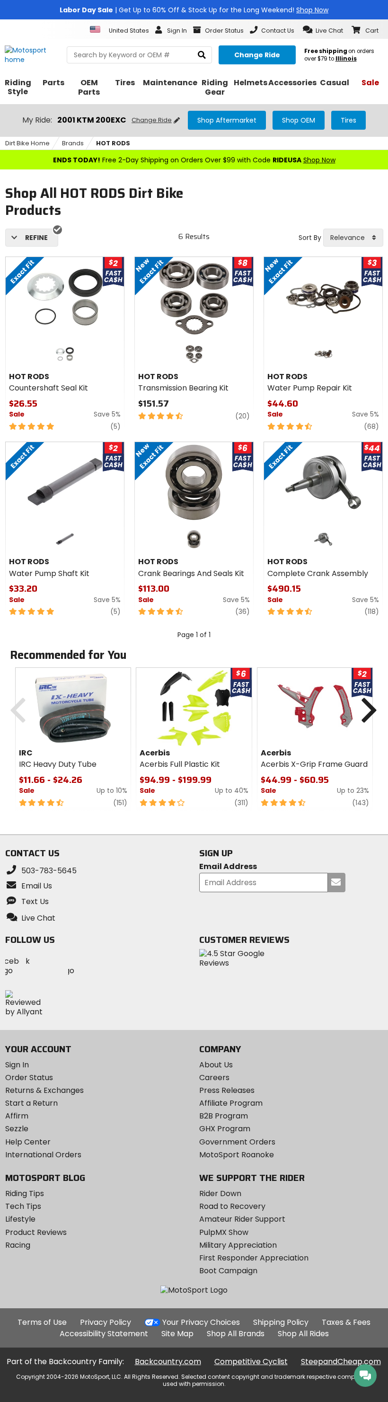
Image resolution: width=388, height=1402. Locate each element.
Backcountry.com (168, 1361)
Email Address (228, 867)
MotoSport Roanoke (236, 1154)
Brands (73, 143)
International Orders (43, 1154)
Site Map (177, 1333)
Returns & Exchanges (44, 1090)
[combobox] (353, 238)
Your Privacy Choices (201, 1322)
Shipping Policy (281, 1322)
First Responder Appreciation (254, 1257)
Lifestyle (20, 1219)
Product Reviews (36, 1232)
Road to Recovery (232, 1206)
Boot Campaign (228, 1270)
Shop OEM (298, 120)
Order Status (29, 1077)
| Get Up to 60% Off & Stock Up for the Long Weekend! (194, 10)
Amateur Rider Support (242, 1219)
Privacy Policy (105, 1322)
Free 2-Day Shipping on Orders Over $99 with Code (194, 160)
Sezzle (16, 1128)
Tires (348, 120)
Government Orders (237, 1141)
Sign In (17, 1064)
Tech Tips (23, 1206)
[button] (323, 29)
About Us (216, 1064)
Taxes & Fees (346, 1322)
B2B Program (223, 1115)
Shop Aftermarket (226, 120)
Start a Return (31, 1103)
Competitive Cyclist (251, 1361)
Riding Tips (24, 1193)
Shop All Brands (236, 1333)
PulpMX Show (223, 1232)
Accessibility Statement (104, 1333)
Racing (17, 1245)
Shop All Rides (303, 1333)
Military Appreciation (238, 1245)
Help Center (28, 1141)
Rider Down (220, 1193)
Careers (214, 1077)
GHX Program (224, 1128)
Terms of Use (42, 1322)
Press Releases (227, 1090)
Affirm (16, 1115)
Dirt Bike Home (27, 143)
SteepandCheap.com (341, 1361)
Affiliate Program (231, 1103)
